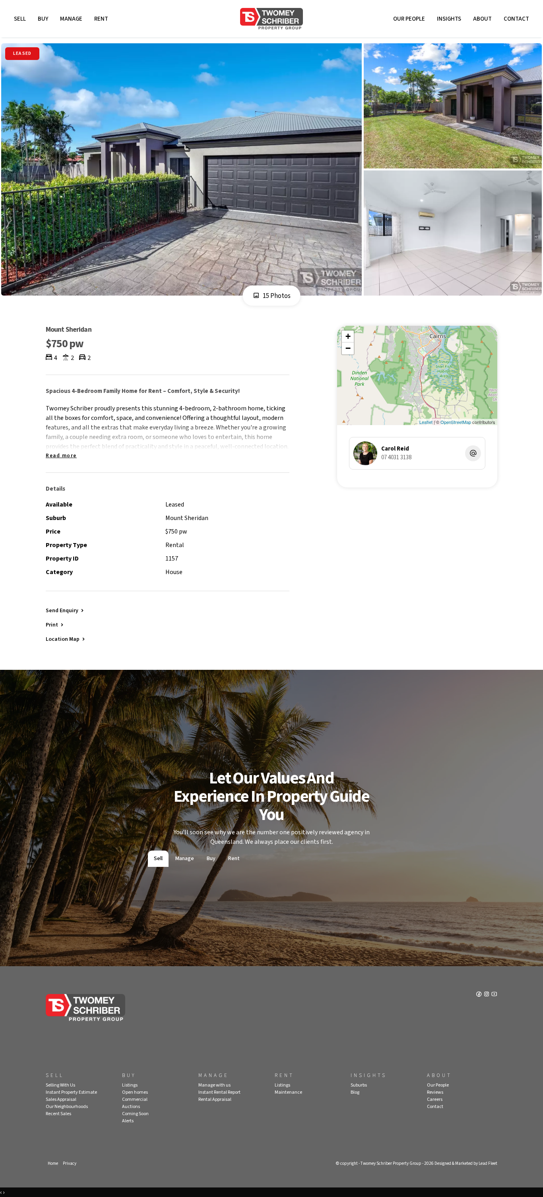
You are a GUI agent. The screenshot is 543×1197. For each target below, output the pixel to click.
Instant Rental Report (219, 1092)
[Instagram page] (487, 994)
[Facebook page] (479, 994)
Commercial (134, 1099)
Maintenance (288, 1092)
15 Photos (276, 296)
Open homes (135, 1092)
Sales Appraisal (61, 1099)
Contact (516, 19)
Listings (130, 1085)
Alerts (128, 1121)
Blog (355, 1092)
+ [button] (348, 336)
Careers (434, 1099)
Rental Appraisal (214, 1099)
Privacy (69, 1163)
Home (53, 1163)
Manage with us (214, 1085)
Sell (20, 19)
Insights (449, 19)
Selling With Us (60, 1085)
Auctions (131, 1106)
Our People (409, 19)
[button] (55, 624)
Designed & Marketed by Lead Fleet (465, 1163)
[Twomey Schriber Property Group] (271, 18)
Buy (43, 19)
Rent (101, 19)
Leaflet (425, 422)
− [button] (348, 348)
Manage (71, 19)
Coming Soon (135, 1113)
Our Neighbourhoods (67, 1106)
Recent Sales (58, 1113)
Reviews (435, 1092)
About (482, 19)
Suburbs (359, 1085)
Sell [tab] (158, 858)
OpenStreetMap (455, 422)
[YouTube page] (494, 994)
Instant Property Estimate (71, 1092)
